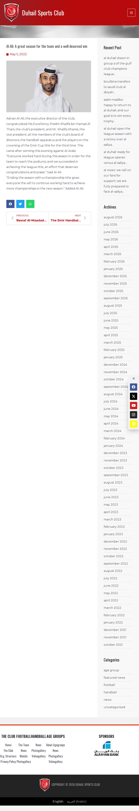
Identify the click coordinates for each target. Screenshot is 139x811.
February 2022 (114, 615)
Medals (24, 756)
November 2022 (115, 549)
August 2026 (113, 217)
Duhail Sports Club (43, 12)
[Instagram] (133, 414)
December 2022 (115, 541)
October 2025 (113, 291)
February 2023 (114, 526)
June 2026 (111, 232)
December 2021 (115, 630)
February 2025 (114, 350)
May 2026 (111, 239)
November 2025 (115, 283)
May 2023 (111, 504)
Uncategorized (114, 707)
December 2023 (115, 453)
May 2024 (111, 416)
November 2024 (115, 372)
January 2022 (113, 622)
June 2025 (111, 320)
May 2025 (111, 327)
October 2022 (113, 556)
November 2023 (115, 460)
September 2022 (116, 563)
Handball (110, 692)
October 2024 (113, 379)
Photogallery (24, 761)
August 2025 (113, 305)
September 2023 (116, 475)
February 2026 (114, 261)
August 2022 (113, 571)
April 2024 (111, 423)
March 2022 (112, 608)
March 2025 (112, 342)
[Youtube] (133, 405)
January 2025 (113, 357)
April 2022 (111, 600)
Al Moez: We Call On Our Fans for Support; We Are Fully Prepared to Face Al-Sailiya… (117, 180)
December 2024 (115, 364)
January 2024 (113, 445)
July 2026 (110, 224)
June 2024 (111, 409)
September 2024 (116, 386)
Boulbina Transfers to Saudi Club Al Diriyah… (117, 87)
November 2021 (115, 637)
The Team (23, 745)
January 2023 (113, 534)
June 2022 (111, 585)
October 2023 (113, 468)
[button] (10, 204)
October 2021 (113, 644)
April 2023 (111, 512)
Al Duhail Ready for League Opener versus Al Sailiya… (117, 157)
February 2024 (114, 438)
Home (8, 745)
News (107, 699)
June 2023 (111, 497)
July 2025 (110, 313)
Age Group (111, 670)
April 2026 (111, 247)
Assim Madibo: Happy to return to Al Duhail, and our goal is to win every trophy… (117, 110)
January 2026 (113, 269)
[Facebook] (133, 387)
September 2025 (116, 298)
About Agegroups (55, 745)
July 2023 (110, 490)
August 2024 (113, 394)
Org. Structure (8, 756)
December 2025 (115, 276)
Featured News (114, 677)
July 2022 (110, 578)
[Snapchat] (133, 424)
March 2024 (112, 431)
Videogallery (38, 756)
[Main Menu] (131, 13)
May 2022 (111, 593)
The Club (8, 750)
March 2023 (112, 519)
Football (109, 685)
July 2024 (110, 401)
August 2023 (113, 482)
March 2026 (112, 254)
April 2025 (111, 335)
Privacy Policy (8, 761)
